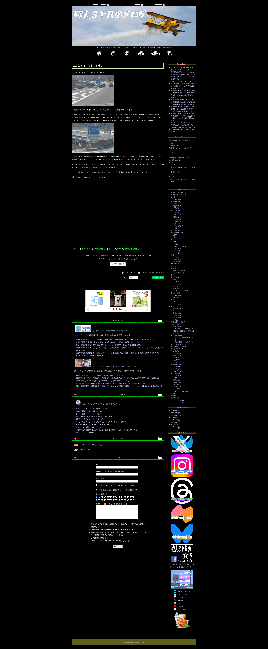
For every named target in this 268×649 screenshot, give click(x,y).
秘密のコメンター (176, 145)
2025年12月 (175, 429)
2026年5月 (174, 417)
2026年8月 (174, 410)
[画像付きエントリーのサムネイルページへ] (113, 53)
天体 (174, 241)
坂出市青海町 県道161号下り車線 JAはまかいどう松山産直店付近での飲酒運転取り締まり (109, 345)
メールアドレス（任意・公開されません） (111, 471)
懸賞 (174, 279)
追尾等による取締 (179, 346)
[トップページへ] (99, 53)
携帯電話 (176, 259)
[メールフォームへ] (169, 53)
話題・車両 (176, 326)
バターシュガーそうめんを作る (181, 81)
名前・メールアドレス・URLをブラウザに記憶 (116, 486)
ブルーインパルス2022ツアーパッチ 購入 (182, 167)
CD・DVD (174, 264)
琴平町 (175, 208)
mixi (179, 603)
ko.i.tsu (173, 155)
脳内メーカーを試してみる (86, 427)
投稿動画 (180, 600)
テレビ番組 (176, 295)
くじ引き (176, 277)
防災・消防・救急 (176, 322)
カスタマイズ (177, 400)
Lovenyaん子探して (87, 450)
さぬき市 (176, 212)
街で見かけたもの (176, 232)
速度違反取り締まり (131, 249)
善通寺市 (176, 215)
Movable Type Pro (138, 642)
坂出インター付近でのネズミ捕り (88, 408)
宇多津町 (176, 203)
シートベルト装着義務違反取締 (183, 337)
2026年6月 (174, 415)
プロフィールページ (184, 591)
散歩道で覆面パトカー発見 (86, 411)
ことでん (176, 304)
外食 (174, 268)
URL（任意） (101, 478)
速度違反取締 (177, 335)
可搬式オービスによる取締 (181, 328)
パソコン (176, 387)
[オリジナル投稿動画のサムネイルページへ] (127, 53)
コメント (99, 504)
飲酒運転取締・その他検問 (181, 342)
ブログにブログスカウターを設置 (92, 445)
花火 (174, 244)
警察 (119, 249)
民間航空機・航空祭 (177, 308)
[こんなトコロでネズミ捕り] (93, 107)
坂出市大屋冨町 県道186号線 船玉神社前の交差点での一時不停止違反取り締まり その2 (108, 342)
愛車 (172, 393)
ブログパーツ (177, 402)
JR (174, 302)
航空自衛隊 (176, 317)
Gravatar (94, 541)
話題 (174, 288)
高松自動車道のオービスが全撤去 (179, 141)
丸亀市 (175, 224)
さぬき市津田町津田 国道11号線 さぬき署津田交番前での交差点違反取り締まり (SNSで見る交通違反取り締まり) (183, 102)
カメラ (175, 261)
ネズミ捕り (86, 249)
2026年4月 (174, 420)
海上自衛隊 (176, 315)
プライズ (174, 250)
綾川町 (175, 201)
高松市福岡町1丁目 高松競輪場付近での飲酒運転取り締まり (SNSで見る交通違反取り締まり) (183, 86)
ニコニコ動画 (182, 609)
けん (172, 183)
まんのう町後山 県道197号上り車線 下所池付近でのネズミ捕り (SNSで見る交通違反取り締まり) (112, 383)
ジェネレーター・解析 (180, 290)
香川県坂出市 (111, 331)
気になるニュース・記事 (178, 194)
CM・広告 (176, 297)
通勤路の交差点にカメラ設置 (86, 419)
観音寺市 (176, 206)
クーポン (176, 284)
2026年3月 (174, 422)
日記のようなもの (176, 192)
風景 (174, 239)
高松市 (175, 217)
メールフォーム (182, 594)
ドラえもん (174, 253)
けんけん (174, 164)
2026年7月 (174, 413)
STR (172, 143)
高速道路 (176, 382)
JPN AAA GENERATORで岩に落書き (89, 425)
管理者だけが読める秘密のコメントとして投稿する (118, 490)
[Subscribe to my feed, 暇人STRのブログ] (182, 628)
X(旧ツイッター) (183, 564)
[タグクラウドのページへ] (141, 53)
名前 (97, 465)
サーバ (175, 389)
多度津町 (176, 219)
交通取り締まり (99, 249)
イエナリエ (176, 248)
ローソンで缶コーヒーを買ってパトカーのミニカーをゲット (98, 422)
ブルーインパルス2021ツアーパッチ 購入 (182, 179)
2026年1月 (174, 427)
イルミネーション (179, 246)
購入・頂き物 (177, 270)
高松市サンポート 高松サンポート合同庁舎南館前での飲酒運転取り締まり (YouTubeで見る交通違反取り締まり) (183, 125)
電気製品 (176, 257)
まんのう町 (176, 226)
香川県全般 (176, 199)
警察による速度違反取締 (156, 272)
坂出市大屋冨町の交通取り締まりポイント (91, 417)
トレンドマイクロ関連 (180, 391)
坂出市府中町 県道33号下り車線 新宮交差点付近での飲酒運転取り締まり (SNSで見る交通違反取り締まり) (115, 340)
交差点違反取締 (178, 344)
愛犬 (172, 395)
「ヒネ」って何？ (82, 433)
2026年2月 (174, 424)
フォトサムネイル (183, 597)
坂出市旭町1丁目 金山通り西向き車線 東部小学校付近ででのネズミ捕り (102, 381)
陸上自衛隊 (176, 313)
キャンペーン (177, 282)
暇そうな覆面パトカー (84, 414)
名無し (173, 176)
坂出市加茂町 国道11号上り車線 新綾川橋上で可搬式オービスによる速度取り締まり (107, 430)
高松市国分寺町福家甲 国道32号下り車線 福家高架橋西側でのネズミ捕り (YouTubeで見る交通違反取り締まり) (117, 378)
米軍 (174, 320)
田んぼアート (175, 235)
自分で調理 (176, 273)
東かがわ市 (176, 221)
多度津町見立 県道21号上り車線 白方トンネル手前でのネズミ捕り (100, 375)
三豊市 (175, 230)
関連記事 (168, 47)
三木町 (175, 228)
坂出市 (111, 249)
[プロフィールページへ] (155, 53)
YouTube (181, 606)
